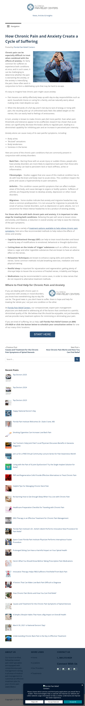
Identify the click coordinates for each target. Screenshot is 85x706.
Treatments (36, 673)
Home (34, 657)
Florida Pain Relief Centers (24, 47)
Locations (36, 663)
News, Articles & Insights (42, 15)
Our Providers (37, 668)
